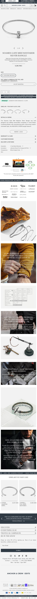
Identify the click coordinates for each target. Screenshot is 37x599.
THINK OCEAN (12, 590)
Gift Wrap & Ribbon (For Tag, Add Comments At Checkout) (12, 80)
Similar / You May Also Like (10, 106)
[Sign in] (32, 5)
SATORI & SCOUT (30, 590)
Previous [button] (14, 48)
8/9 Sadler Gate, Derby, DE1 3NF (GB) (23, 558)
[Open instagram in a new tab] (11, 556)
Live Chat (15, 560)
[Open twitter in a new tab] (19, 556)
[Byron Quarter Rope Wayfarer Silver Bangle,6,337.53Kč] (9, 490)
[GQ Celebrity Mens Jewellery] (7, 165)
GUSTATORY (5, 590)
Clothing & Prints (27, 1)
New (2, 1)
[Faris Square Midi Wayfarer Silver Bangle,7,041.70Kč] (25, 111)
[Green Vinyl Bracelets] (30, 165)
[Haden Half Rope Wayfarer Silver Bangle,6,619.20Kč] (10, 111)
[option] (18, 518)
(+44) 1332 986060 (26, 560)
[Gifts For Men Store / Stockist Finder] (18, 191)
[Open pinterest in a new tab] (26, 556)
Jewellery (12, 1)
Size (2, 72)
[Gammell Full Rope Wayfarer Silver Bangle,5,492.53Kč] (27, 490)
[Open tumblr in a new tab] (15, 556)
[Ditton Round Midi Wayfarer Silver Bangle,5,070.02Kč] (17, 111)
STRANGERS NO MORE (21, 590)
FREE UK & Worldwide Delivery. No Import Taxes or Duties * (17, 2)
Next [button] (23, 48)
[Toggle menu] (2, 5)
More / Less (18, 131)
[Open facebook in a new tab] (22, 556)
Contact (7, 560)
